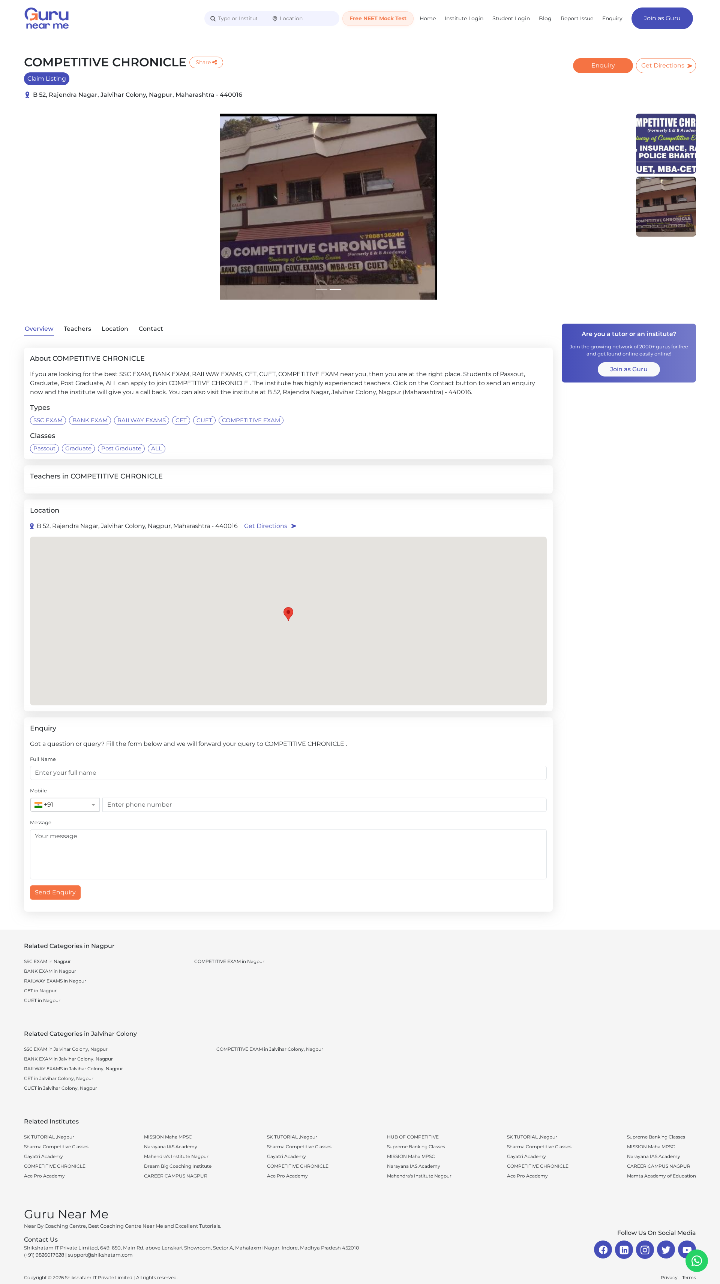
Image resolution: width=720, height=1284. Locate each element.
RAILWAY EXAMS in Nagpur (55, 981)
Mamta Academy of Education (661, 1176)
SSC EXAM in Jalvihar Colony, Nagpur (66, 1049)
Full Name (43, 759)
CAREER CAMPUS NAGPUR (175, 1176)
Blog (545, 18)
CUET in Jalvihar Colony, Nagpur (60, 1088)
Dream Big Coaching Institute (178, 1166)
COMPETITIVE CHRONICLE (55, 1166)
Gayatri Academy (43, 1156)
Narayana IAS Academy (170, 1146)
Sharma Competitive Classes (56, 1146)
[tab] (321, 289)
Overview (39, 328)
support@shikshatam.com (100, 1255)
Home (428, 18)
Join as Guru (662, 18)
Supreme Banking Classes (416, 1146)
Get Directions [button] (265, 526)
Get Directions (662, 65)
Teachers (77, 328)
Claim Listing (46, 78)
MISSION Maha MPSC (168, 1137)
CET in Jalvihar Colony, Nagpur (58, 1078)
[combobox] (57, 804)
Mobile (38, 791)
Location (115, 328)
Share (203, 62)
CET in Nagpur (40, 990)
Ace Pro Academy (44, 1176)
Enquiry (612, 18)
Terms (689, 1277)
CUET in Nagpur (42, 1000)
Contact (151, 328)
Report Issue (577, 18)
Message (40, 822)
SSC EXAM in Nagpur (47, 961)
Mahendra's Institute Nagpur (176, 1156)
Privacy (669, 1277)
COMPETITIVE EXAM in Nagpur (229, 961)
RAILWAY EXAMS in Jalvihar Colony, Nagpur (73, 1068)
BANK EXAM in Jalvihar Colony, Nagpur (68, 1059)
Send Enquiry (55, 892)
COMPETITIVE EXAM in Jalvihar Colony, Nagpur (269, 1049)
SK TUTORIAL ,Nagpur (49, 1137)
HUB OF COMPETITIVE (413, 1137)
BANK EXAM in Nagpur (50, 971)
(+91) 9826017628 (44, 1255)
